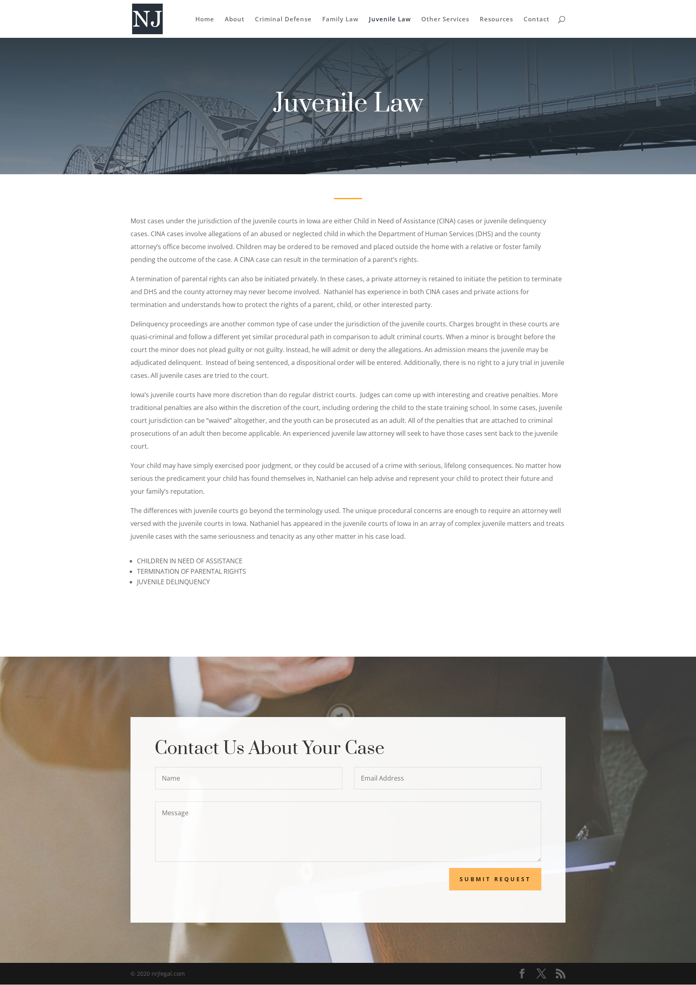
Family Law (340, 19)
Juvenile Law (390, 19)
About (234, 19)
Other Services (445, 19)
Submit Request (495, 879)
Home (204, 19)
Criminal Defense (283, 19)
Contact (536, 19)
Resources (496, 19)
